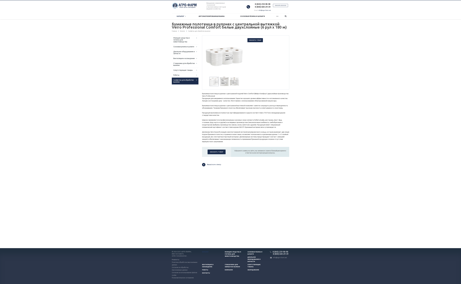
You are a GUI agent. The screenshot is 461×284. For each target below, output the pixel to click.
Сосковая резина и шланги (252, 16)
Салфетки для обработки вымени (183, 81)
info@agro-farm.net (264, 10)
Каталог (181, 16)
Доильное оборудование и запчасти (184, 52)
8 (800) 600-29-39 (262, 7)
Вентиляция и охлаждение (184, 58)
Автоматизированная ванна (211, 16)
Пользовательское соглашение (183, 277)
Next (239, 56)
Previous (209, 56)
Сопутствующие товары (183, 70)
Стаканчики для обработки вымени (184, 64)
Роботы (176, 75)
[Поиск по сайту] (285, 16)
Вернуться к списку (214, 164)
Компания (229, 270)
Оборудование (253, 270)
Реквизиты (175, 259)
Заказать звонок (280, 5)
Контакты (206, 273)
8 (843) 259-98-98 (262, 4)
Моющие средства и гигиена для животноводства (181, 40)
